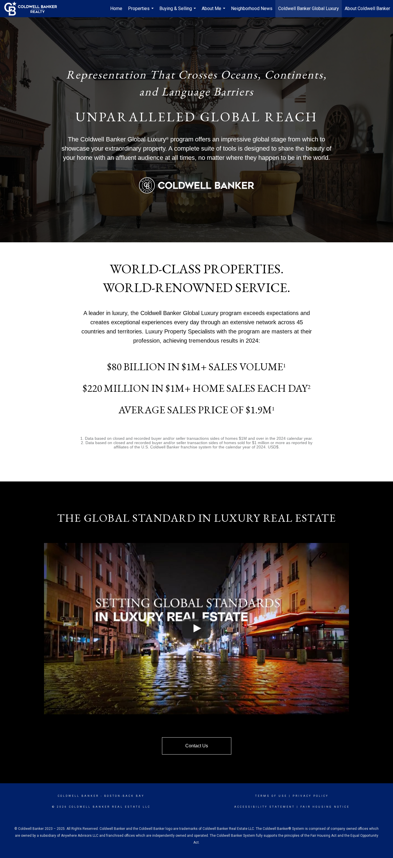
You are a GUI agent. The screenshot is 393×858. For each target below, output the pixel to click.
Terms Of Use (271, 795)
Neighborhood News (251, 8)
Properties (141, 11)
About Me (214, 11)
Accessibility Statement (264, 806)
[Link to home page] (33, 8)
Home (116, 8)
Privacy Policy (311, 795)
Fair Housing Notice (325, 806)
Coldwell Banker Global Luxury (308, 8)
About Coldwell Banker (367, 8)
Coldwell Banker (78, 795)
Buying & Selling (178, 11)
